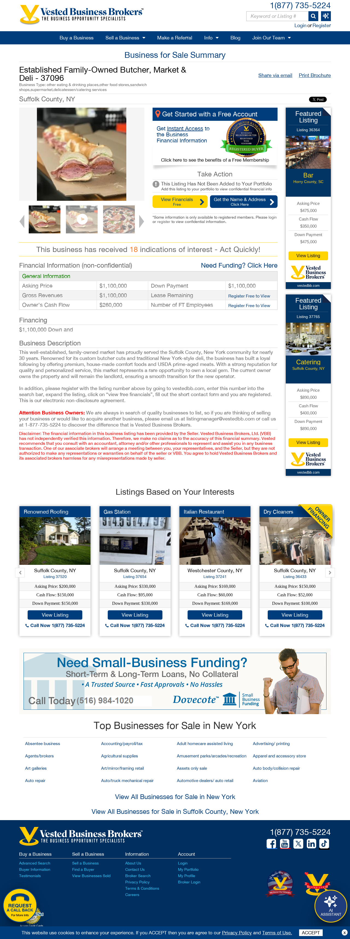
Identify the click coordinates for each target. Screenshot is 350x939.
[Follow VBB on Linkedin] (311, 843)
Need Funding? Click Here (239, 265)
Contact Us (135, 869)
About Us (133, 863)
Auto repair (35, 780)
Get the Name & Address (240, 202)
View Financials (177, 202)
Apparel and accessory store (279, 756)
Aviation (260, 780)
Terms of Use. (277, 932)
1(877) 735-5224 (300, 5)
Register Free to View (249, 295)
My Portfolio (188, 869)
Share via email (275, 75)
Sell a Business (122, 38)
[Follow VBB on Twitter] (298, 843)
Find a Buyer (83, 869)
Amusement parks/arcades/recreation (211, 756)
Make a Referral (174, 38)
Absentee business (42, 743)
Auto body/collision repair (276, 768)
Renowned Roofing (46, 512)
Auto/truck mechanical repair (127, 780)
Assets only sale (192, 768)
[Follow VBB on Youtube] (284, 843)
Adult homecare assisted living (205, 743)
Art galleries (36, 768)
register (163, 221)
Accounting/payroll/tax (122, 743)
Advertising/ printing (271, 743)
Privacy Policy (137, 882)
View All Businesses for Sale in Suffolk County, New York (175, 811)
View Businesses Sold (91, 876)
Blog (235, 38)
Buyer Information (34, 869)
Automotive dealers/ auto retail (205, 780)
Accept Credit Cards (31, 925)
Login (300, 25)
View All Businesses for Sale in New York (175, 796)
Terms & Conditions (142, 888)
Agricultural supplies (119, 756)
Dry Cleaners (278, 512)
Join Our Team (268, 38)
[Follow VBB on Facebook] (271, 843)
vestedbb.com (308, 286)
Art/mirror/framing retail (122, 768)
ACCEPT (311, 932)
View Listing (308, 255)
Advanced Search (34, 863)
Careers (132, 894)
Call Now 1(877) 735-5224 (57, 625)
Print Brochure (315, 75)
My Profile (186, 876)
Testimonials (30, 876)
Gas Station (117, 512)
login (273, 217)
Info (208, 38)
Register (322, 25)
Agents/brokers (39, 756)
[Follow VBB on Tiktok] (324, 844)
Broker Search (138, 876)
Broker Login (189, 882)
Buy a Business (77, 38)
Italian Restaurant (204, 512)
